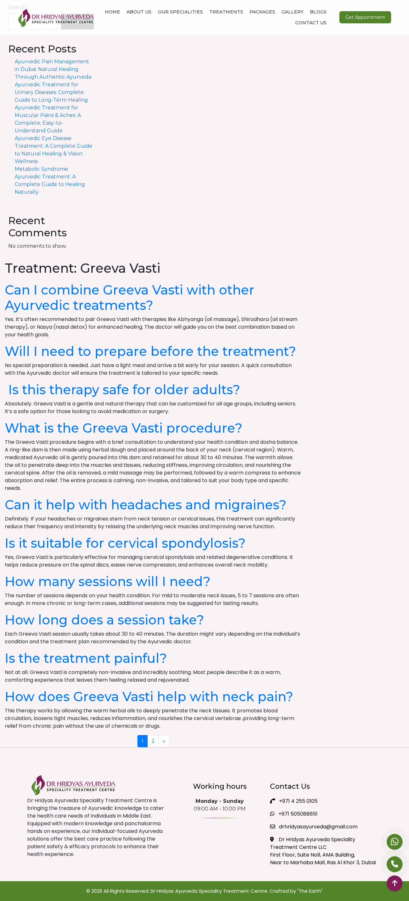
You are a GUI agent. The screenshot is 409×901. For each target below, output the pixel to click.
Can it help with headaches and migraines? (146, 505)
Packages (262, 12)
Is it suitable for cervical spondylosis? (125, 543)
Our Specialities (180, 12)
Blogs (318, 12)
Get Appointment (365, 17)
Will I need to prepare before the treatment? (150, 351)
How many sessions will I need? (108, 581)
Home (112, 12)
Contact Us (311, 23)
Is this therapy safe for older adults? (122, 389)
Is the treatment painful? (86, 658)
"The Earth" (310, 891)
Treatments (226, 12)
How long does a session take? (104, 620)
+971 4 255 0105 (298, 801)
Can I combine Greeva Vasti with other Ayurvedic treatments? (129, 297)
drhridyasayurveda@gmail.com (318, 826)
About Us (139, 12)
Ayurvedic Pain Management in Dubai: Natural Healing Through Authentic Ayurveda (53, 69)
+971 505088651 (297, 814)
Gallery (293, 12)
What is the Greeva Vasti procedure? (124, 428)
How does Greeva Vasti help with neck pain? (149, 696)
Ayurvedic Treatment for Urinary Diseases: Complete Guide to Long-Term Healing (51, 92)
